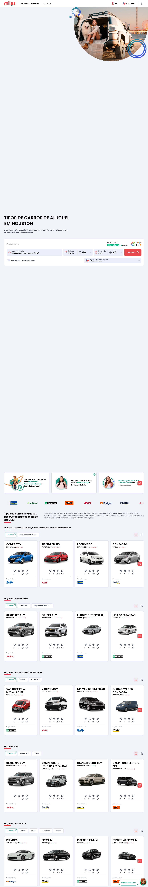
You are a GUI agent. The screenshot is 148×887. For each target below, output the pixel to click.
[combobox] (36, 252)
